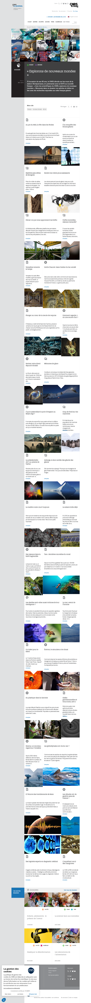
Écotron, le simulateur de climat (56, 649)
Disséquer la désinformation (38, 952)
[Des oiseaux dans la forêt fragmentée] (33, 586)
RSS (68, 3)
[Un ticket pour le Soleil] (33, 680)
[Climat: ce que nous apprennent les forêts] (42, 250)
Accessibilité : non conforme (52, 997)
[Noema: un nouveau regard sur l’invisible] (33, 777)
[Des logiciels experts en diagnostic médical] (42, 844)
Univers (47, 22)
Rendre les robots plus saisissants (57, 173)
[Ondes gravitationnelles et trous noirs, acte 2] (70, 728)
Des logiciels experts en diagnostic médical (42, 861)
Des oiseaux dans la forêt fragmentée (33, 555)
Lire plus (28, 143)
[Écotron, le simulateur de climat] (61, 681)
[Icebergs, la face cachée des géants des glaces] (61, 490)
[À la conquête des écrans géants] (70, 156)
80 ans (44, 109)
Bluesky (64, 3)
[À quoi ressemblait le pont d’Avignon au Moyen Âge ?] (42, 443)
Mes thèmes (66, 21)
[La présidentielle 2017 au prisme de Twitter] (33, 490)
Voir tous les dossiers (70, 890)
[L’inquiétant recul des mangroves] (70, 844)
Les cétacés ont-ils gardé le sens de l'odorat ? (70, 796)
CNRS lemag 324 (52, 970)
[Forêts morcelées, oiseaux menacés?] (70, 250)
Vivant (30, 22)
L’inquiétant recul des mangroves (69, 862)
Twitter (59, 3)
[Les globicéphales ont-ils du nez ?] (61, 776)
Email (75, 979)
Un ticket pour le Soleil (32, 650)
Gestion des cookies (39, 997)
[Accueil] (17, 5)
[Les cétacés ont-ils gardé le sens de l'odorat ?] (70, 826)
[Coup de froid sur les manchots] (70, 442)
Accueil (29, 27)
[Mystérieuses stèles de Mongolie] (33, 203)
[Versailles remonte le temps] (33, 297)
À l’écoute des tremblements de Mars (40, 794)
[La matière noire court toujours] (42, 537)
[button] (4, 1000)
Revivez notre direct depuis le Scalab (33, 365)
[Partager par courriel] (77, 107)
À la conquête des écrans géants (69, 126)
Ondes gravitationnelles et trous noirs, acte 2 (70, 700)
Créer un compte (73, 997)
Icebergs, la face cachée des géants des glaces (58, 461)
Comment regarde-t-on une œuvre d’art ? (70, 316)
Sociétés (41, 22)
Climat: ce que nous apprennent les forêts (41, 220)
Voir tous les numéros (53, 975)
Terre (52, 22)
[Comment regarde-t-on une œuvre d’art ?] (70, 347)
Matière (35, 22)
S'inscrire (69, 11)
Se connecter (62, 11)
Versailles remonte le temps (33, 268)
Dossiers (34, 27)
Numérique (58, 22)
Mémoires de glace (51, 364)
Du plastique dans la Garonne (37, 698)
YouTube (66, 3)
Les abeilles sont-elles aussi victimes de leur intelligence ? (42, 603)
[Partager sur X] (69, 107)
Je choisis (20, 994)
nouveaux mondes (37, 109)
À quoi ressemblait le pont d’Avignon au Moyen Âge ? (41, 413)
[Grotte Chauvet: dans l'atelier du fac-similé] (61, 299)
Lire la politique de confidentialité (12, 988)
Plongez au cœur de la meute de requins (41, 315)
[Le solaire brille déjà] (70, 537)
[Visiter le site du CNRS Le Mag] (74, 5)
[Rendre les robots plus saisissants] (61, 203)
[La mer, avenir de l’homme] (70, 633)
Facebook (61, 3)
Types (75, 22)
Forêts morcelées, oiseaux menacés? (70, 221)
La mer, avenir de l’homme (69, 603)
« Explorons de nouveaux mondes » (42, 27)
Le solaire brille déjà (70, 507)
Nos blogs (75, 11)
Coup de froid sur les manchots (70, 413)
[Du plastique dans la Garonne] (42, 729)
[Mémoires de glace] (61, 394)
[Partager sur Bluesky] (74, 107)
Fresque (29, 109)
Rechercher (55, 11)
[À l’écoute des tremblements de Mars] (42, 825)
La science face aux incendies (67, 916)
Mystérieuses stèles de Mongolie (33, 174)
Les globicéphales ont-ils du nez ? (56, 746)
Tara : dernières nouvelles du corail (57, 554)
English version (74, 16)
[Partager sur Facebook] (71, 107)
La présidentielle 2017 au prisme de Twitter (32, 462)
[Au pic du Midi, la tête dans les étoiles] (42, 155)
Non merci (8, 994)
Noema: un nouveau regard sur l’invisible (33, 747)
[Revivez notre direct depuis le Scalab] (33, 395)
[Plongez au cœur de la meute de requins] (42, 346)
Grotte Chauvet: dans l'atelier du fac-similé (60, 267)
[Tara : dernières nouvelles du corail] (61, 585)
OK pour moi (33, 994)
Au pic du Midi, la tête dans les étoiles (40, 125)
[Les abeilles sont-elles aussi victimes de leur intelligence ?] (42, 633)
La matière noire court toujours (37, 507)
